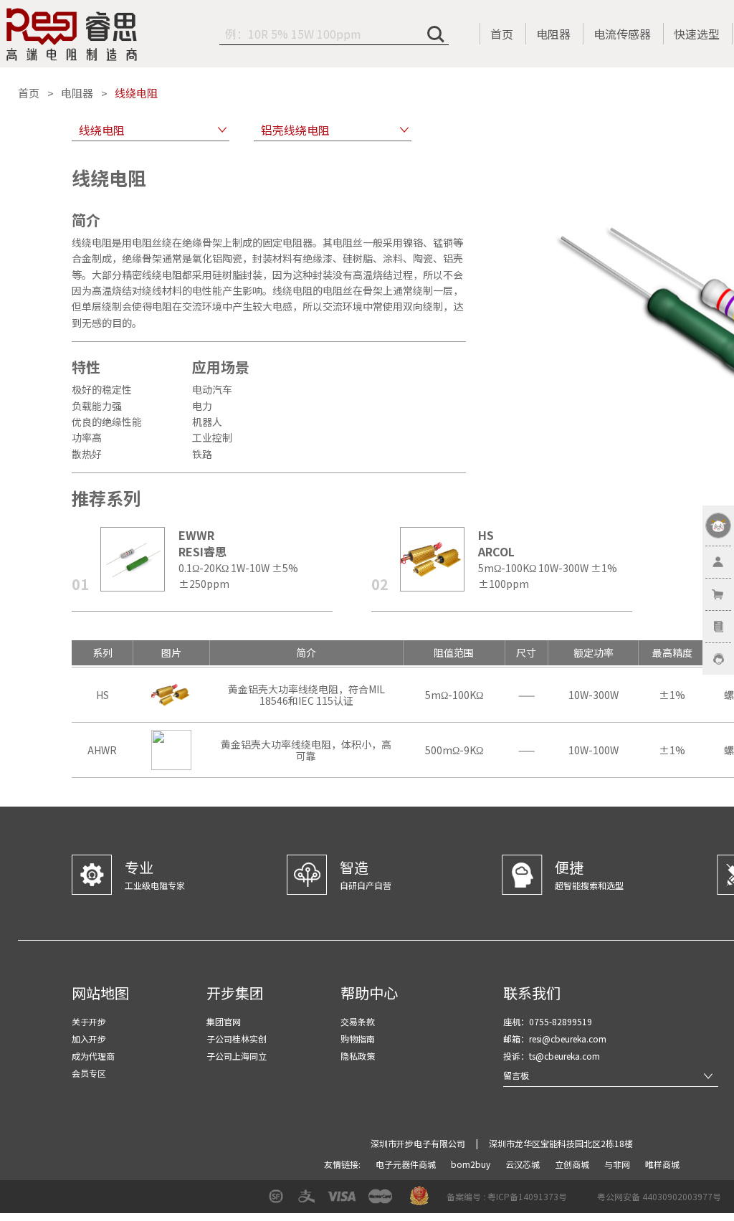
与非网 (618, 1164)
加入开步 (89, 1038)
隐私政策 (357, 1056)
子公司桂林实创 (236, 1038)
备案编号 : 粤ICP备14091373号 (507, 1196)
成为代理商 (93, 1056)
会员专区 (89, 1073)
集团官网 (223, 1021)
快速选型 (697, 33)
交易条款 (357, 1021)
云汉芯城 (523, 1164)
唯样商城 (662, 1164)
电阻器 (553, 33)
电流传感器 (622, 33)
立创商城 (573, 1164)
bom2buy (471, 1164)
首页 (501, 33)
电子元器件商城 (407, 1164)
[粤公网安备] (587, 1201)
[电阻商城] (71, 34)
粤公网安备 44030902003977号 (659, 1196)
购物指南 (357, 1038)
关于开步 (89, 1021)
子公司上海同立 (236, 1056)
